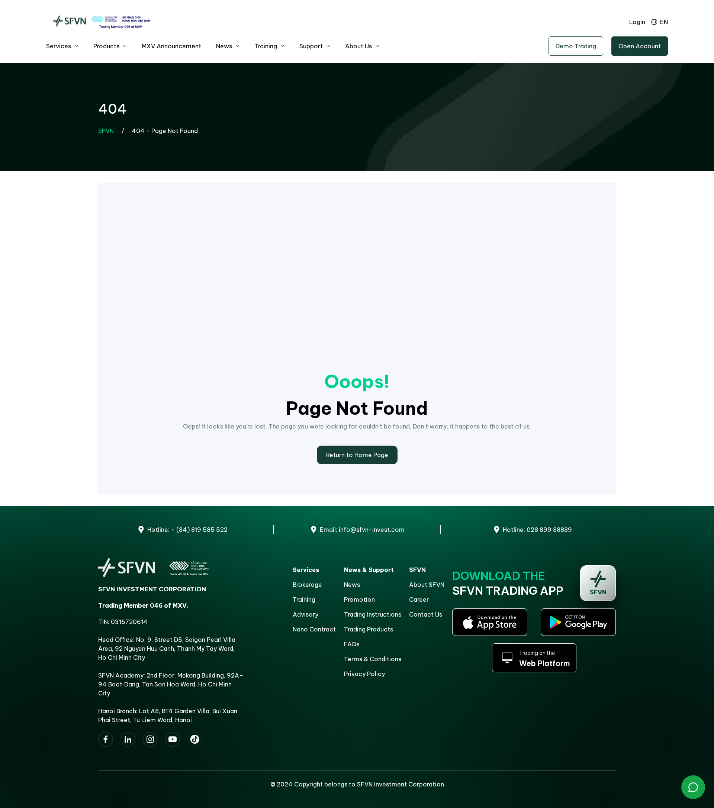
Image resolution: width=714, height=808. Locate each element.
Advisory (305, 614)
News (224, 46)
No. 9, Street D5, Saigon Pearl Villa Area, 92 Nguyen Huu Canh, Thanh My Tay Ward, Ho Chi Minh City (166, 648)
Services (58, 46)
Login (637, 22)
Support (311, 46)
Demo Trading (576, 46)
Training (265, 46)
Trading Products (368, 629)
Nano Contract (314, 629)
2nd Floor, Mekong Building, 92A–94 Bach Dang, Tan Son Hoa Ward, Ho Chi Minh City (170, 684)
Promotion (359, 599)
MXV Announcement (171, 46)
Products (106, 46)
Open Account (639, 46)
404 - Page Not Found (165, 131)
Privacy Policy (364, 674)
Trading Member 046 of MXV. (143, 605)
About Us (358, 46)
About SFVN (426, 584)
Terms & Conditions (372, 659)
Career (419, 599)
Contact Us (425, 614)
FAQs (351, 644)
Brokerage (307, 584)
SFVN (106, 131)
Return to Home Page (357, 455)
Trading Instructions (372, 614)
